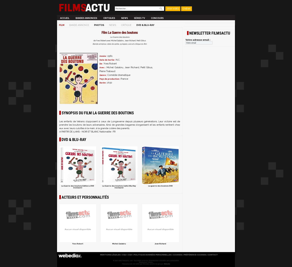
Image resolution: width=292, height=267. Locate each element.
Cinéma (186, 9)
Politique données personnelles (152, 255)
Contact (213, 255)
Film (61, 25)
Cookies (177, 255)
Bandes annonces (86, 18)
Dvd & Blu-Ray (145, 25)
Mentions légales (110, 255)
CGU (124, 255)
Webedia (167, 264)
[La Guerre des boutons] (78, 78)
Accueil (65, 18)
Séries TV (139, 18)
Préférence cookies (195, 255)
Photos (99, 25)
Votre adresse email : (198, 40)
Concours (157, 18)
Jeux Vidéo (173, 9)
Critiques (109, 18)
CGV (130, 255)
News (124, 18)
